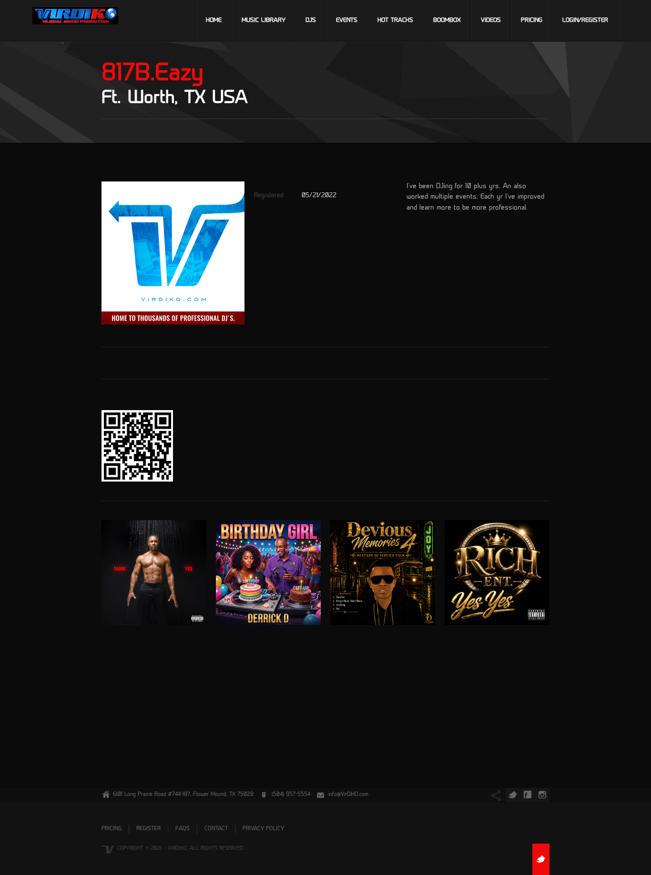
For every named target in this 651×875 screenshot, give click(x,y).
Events (346, 20)
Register (148, 829)
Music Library (263, 20)
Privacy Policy (263, 829)
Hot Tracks (395, 20)
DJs (310, 20)
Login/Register (585, 20)
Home (214, 20)
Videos (491, 20)
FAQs (182, 829)
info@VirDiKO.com (348, 794)
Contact (216, 829)
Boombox (447, 20)
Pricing (531, 20)
